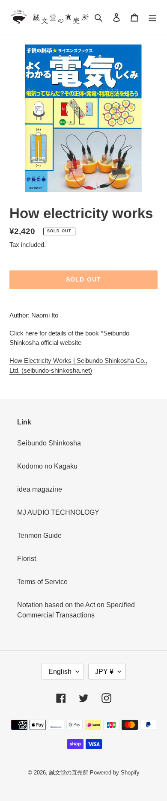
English (60, 671)
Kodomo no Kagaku (47, 466)
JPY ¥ (104, 671)
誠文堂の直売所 (68, 772)
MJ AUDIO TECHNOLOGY (58, 512)
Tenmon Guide (39, 535)
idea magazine (39, 489)
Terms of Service (42, 581)
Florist (26, 558)
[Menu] (152, 17)
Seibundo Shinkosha (49, 443)
